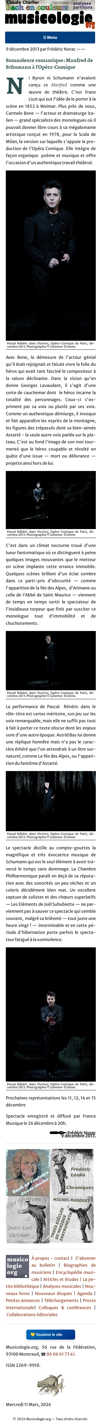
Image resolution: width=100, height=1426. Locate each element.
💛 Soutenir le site (46, 1335)
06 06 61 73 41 (61, 1354)
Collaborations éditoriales (32, 1314)
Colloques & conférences (63, 1307)
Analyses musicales (62, 1286)
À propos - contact (50, 1258)
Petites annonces (23, 1300)
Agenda (85, 1293)
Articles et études (61, 1279)
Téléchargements (61, 1300)
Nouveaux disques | (56, 1293)
